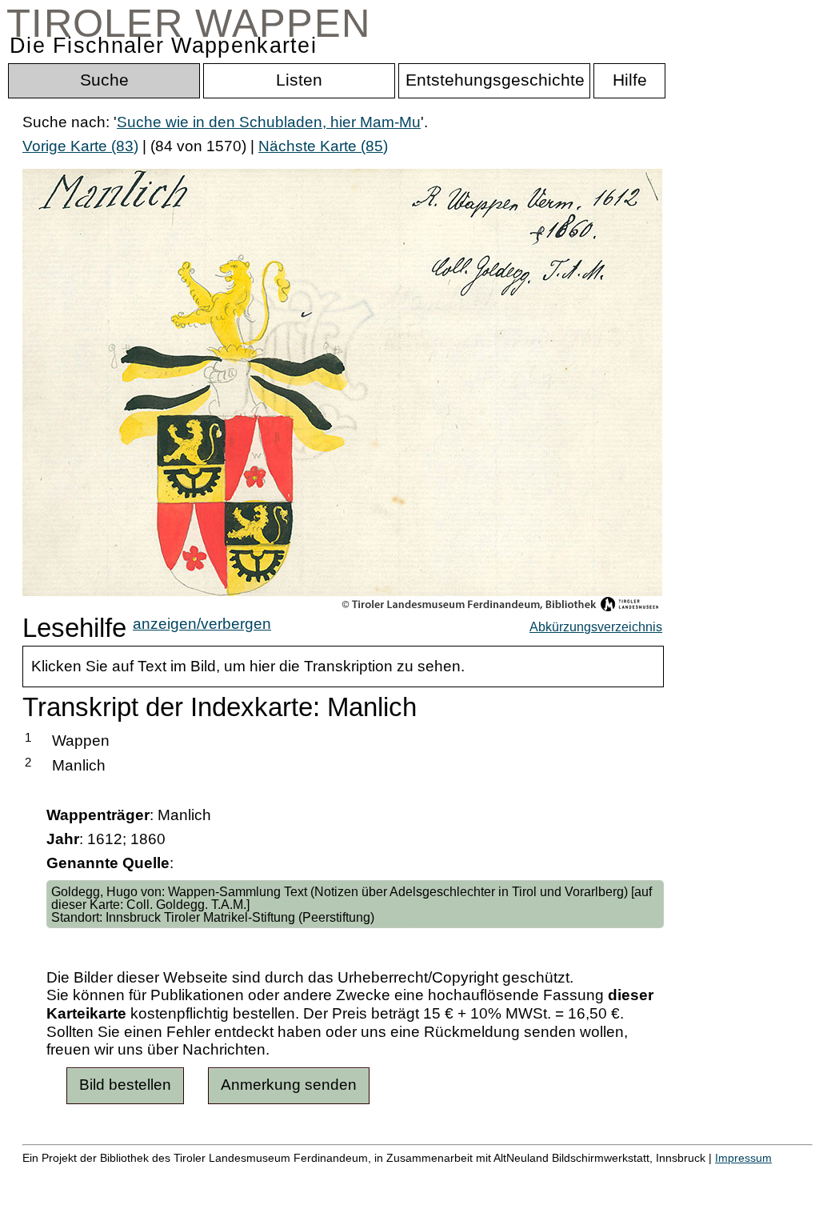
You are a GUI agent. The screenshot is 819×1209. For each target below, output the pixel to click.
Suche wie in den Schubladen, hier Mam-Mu (269, 122)
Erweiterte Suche (81, 1174)
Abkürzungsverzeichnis (595, 626)
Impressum (743, 1157)
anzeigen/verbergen (202, 623)
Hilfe (778, 1174)
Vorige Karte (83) (80, 146)
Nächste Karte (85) (323, 146)
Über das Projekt (693, 1174)
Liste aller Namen (429, 1174)
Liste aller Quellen (562, 1174)
